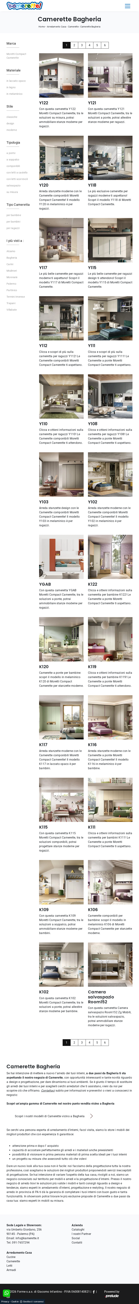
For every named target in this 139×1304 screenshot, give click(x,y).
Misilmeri (12, 270)
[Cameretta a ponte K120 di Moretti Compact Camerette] (61, 639)
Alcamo (11, 251)
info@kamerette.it (27, 1238)
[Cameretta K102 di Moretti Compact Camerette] (61, 964)
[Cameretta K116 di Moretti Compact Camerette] (110, 717)
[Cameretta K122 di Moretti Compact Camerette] (110, 557)
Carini (10, 264)
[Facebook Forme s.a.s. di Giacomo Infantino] (93, 1291)
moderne (12, 130)
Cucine (11, 1257)
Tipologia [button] (13, 142)
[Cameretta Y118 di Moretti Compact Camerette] (110, 158)
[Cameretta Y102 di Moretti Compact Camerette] (110, 474)
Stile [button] (10, 106)
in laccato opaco (16, 80)
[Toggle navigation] (127, 5)
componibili (13, 166)
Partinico (12, 290)
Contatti (77, 1242)
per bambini (13, 221)
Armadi (11, 1270)
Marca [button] (11, 43)
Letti (9, 1265)
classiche (12, 117)
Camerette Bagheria (90, 26)
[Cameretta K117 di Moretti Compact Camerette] (61, 717)
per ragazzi (13, 228)
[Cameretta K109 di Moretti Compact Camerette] (61, 882)
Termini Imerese (16, 296)
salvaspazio (13, 185)
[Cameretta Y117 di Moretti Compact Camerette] (61, 240)
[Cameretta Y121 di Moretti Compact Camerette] (110, 75)
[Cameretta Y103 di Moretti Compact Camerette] (61, 474)
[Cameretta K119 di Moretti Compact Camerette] (110, 639)
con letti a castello (17, 172)
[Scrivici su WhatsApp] (6, 1293)
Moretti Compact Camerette (16, 56)
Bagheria (12, 257)
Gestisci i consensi (33, 1301)
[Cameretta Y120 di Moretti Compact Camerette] (61, 158)
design (10, 123)
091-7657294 (21, 1242)
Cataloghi (78, 1229)
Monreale (12, 277)
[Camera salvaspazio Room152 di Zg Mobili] (110, 964)
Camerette (73, 26)
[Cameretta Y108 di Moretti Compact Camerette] (110, 396)
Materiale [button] (14, 70)
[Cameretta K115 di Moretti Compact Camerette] (61, 800)
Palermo (11, 283)
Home (42, 26)
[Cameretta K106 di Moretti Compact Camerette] (110, 882)
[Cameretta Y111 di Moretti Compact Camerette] (110, 318)
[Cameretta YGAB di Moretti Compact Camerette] (61, 557)
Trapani (11, 303)
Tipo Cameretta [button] (18, 204)
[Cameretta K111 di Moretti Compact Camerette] (110, 800)
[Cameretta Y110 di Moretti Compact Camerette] (61, 396)
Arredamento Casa (56, 26)
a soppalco (13, 159)
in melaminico (14, 93)
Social (76, 1238)
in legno (11, 87)
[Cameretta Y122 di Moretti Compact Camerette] (61, 75)
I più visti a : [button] (15, 241)
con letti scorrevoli (17, 179)
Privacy (5, 1301)
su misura (12, 192)
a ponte (11, 153)
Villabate (12, 309)
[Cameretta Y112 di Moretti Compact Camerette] (61, 318)
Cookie (15, 1301)
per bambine (14, 215)
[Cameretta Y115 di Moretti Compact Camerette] (110, 240)
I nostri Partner (81, 1234)
